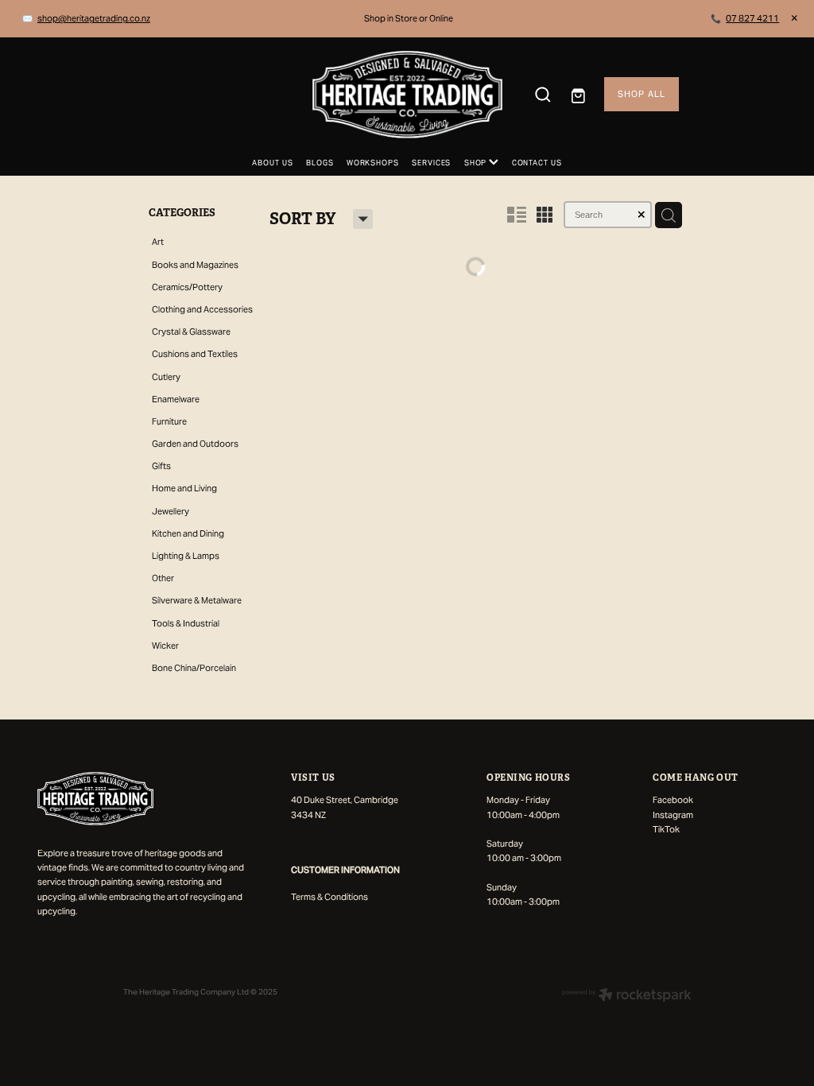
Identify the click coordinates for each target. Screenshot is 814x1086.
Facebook (673, 799)
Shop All (641, 93)
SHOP (476, 163)
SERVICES (431, 163)
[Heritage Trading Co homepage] (407, 94)
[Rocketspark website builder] (627, 996)
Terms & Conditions (329, 896)
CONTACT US (537, 163)
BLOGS (319, 163)
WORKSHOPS (373, 163)
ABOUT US (272, 163)
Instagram (673, 814)
